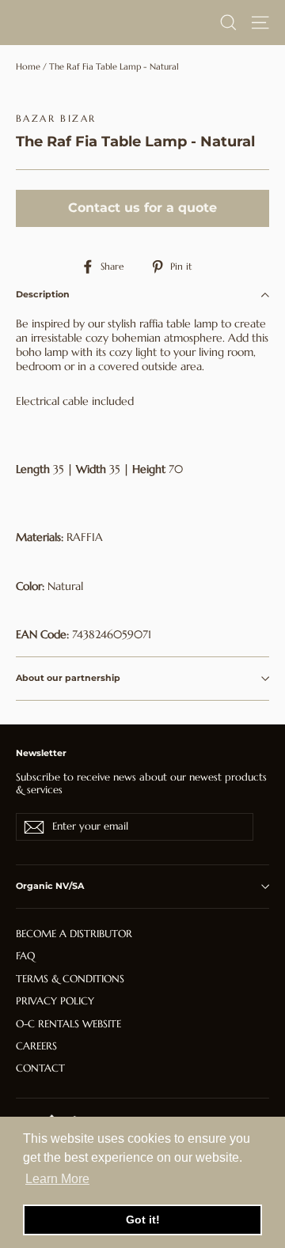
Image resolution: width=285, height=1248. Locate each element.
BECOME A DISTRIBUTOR (74, 933)
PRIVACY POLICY (55, 1001)
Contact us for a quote (142, 207)
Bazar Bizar (56, 118)
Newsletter (41, 752)
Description (43, 294)
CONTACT (40, 1068)
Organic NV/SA (50, 885)
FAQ (25, 955)
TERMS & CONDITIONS (70, 978)
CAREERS (36, 1046)
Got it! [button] (143, 1219)
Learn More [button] (57, 1179)
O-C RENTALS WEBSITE (68, 1024)
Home (28, 66)
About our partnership (68, 677)
